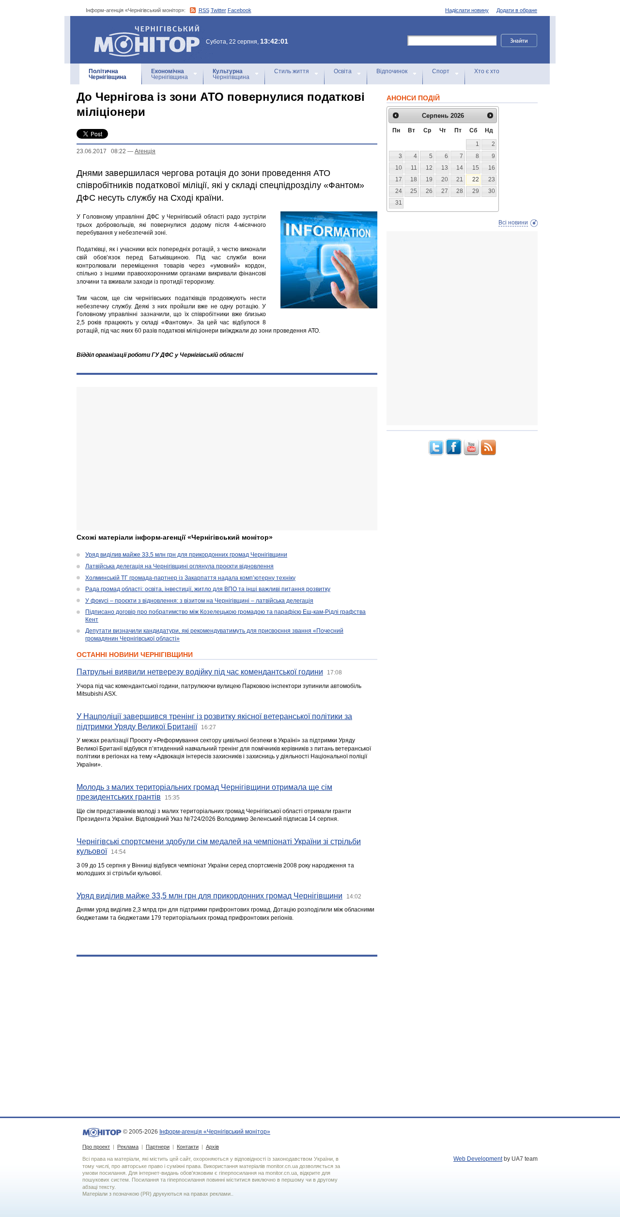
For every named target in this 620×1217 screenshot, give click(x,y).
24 (398, 191)
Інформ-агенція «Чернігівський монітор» (142, 28)
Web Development (477, 1158)
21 (459, 179)
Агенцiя (145, 151)
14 (459, 167)
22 (475, 179)
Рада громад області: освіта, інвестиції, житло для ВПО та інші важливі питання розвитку (207, 589)
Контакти (188, 1147)
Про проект (96, 1147)
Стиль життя (291, 71)
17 (398, 179)
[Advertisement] (227, 459)
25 (413, 191)
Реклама (128, 1147)
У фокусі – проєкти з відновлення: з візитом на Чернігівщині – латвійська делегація (199, 600)
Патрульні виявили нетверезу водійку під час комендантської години (200, 672)
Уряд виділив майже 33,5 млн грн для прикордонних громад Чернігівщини (186, 554)
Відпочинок (391, 71)
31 (398, 202)
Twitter (218, 10)
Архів (212, 1147)
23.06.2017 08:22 (101, 151)
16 (491, 167)
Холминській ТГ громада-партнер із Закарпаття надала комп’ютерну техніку (190, 578)
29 (475, 191)
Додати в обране (516, 10)
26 (429, 191)
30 (491, 191)
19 (429, 179)
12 (429, 167)
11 (414, 167)
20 (444, 179)
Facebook (239, 10)
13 (444, 167)
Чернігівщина (107, 74)
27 (444, 191)
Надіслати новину (467, 10)
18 (413, 179)
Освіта (343, 71)
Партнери (158, 1147)
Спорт (441, 71)
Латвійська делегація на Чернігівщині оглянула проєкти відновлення (179, 566)
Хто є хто (486, 71)
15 (475, 167)
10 (398, 167)
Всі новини (513, 222)
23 (491, 179)
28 (459, 191)
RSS (204, 10)
